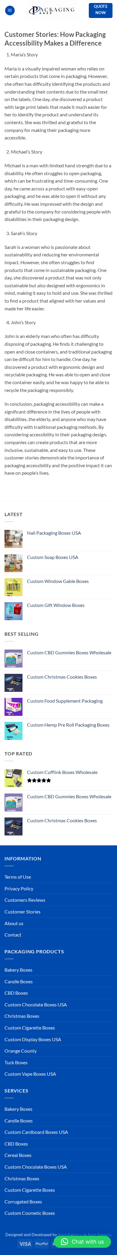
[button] (10, 11)
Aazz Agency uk (72, 1234)
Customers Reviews (24, 900)
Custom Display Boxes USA (32, 1039)
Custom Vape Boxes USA (30, 1074)
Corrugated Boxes (23, 1201)
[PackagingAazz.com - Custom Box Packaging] (52, 10)
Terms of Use (17, 877)
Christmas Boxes (21, 1016)
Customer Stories (22, 911)
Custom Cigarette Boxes (29, 1027)
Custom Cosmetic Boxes (29, 1213)
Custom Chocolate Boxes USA (35, 1004)
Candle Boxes (18, 981)
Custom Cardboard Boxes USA (36, 1132)
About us (13, 923)
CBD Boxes (16, 993)
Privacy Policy (18, 888)
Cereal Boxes (18, 1155)
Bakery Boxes (18, 970)
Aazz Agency (99, 1234)
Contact (12, 934)
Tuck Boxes (16, 1062)
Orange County (20, 1050)
